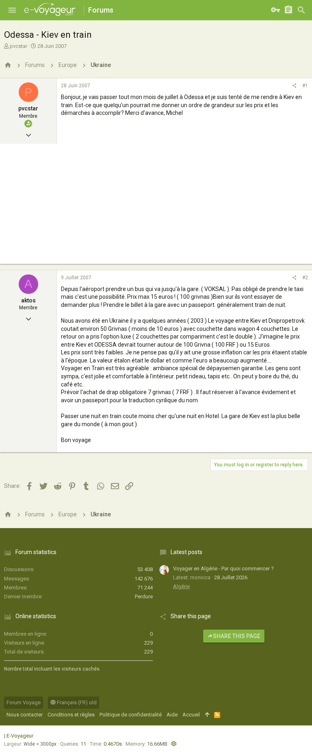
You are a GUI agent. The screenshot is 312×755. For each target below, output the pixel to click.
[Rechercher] (301, 10)
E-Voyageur (19, 736)
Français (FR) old (76, 702)
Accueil (191, 715)
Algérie (181, 586)
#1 (305, 85)
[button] (12, 10)
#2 (305, 277)
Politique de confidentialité (131, 715)
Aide (172, 715)
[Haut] (207, 715)
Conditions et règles (71, 715)
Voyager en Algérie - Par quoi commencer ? (223, 568)
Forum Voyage (23, 702)
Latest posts (186, 552)
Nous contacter (24, 715)
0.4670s (113, 744)
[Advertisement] (156, 207)
